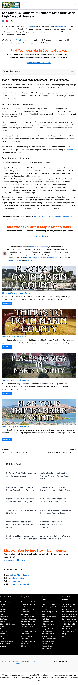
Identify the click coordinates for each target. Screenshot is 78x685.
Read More (7, 303)
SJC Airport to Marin (69, 609)
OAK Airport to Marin (69, 607)
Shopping (24, 614)
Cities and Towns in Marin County (16, 293)
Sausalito (72, 150)
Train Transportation (69, 621)
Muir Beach (25, 629)
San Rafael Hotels (48, 641)
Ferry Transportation (69, 619)
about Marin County (20, 575)
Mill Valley (3, 609)
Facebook (10, 260)
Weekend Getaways (28, 624)
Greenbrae (4, 629)
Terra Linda (20, 40)
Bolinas (2, 626)
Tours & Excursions (28, 617)
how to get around (20, 584)
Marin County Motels (49, 617)
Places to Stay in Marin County (15, 380)
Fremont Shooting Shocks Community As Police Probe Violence (52, 524)
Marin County (28, 26)
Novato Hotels (47, 636)
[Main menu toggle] (70, 4)
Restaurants (25, 612)
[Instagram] (60, 661)
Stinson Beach (5, 643)
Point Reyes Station (7, 641)
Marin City (3, 636)
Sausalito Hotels (47, 643)
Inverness (3, 631)
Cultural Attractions (28, 604)
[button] (75, 5)
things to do (16, 581)
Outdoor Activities (27, 609)
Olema (2, 639)
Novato (2, 612)
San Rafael (59, 26)
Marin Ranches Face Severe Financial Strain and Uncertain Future (19, 524)
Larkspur (3, 607)
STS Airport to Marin (69, 614)
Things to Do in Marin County (14, 337)
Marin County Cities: (7, 597)
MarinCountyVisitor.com (38, 247)
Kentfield (3, 634)
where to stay (18, 578)
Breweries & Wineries (28, 602)
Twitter (18, 260)
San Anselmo (4, 617)
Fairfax (2, 604)
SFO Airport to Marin (69, 604)
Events (64, 636)
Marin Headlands (27, 626)
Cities (28, 258)
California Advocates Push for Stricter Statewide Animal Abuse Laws (54, 476)
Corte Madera (5, 602)
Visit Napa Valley (68, 626)
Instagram (29, 260)
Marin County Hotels (49, 604)
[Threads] (66, 661)
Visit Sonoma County (69, 631)
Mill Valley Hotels (48, 634)
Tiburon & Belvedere (7, 624)
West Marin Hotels (48, 648)
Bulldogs (67, 26)
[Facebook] (3, 21)
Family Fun (25, 607)
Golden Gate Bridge (69, 624)
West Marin (4, 646)
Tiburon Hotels (47, 646)
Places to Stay (52, 258)
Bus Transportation (69, 617)
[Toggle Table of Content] (71, 71)
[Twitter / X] (12, 21)
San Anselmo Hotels (49, 639)
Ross (1, 614)
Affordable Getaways (28, 619)
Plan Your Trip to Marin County (15, 426)
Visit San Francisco (69, 629)
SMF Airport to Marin (69, 612)
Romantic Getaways (28, 621)
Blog (64, 634)
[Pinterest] (7, 21)
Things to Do (37, 258)
